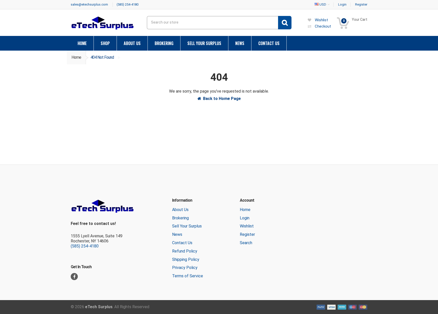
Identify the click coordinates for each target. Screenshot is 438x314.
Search (246, 242)
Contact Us (182, 242)
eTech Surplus (99, 306)
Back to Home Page (222, 98)
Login (244, 218)
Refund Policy (184, 251)
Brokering (180, 218)
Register (247, 234)
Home (76, 57)
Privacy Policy (184, 267)
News (177, 234)
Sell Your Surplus (187, 226)
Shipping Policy (185, 259)
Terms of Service (187, 276)
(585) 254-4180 (85, 246)
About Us (180, 209)
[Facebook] (74, 276)
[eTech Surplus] (102, 22)
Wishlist (247, 226)
